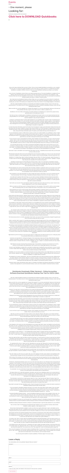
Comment (11, 444)
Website (10, 466)
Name (10, 457)
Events (12, 2)
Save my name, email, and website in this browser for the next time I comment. (26, 468)
